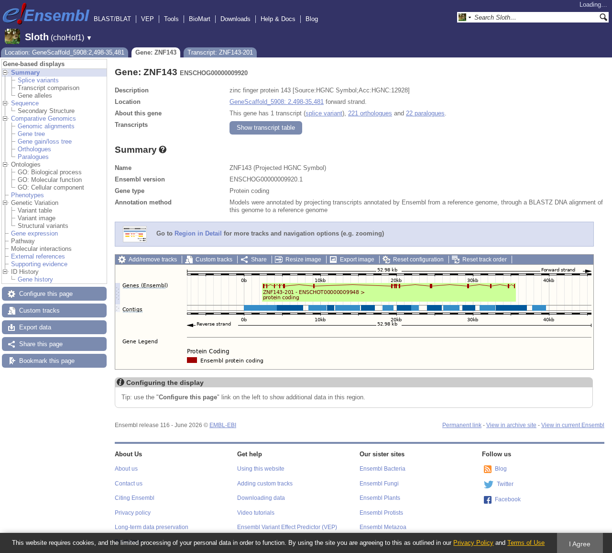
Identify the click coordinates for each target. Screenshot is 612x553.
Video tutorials (255, 513)
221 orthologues (370, 113)
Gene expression (34, 233)
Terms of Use (526, 542)
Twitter (505, 484)
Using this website (260, 469)
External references (38, 256)
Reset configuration (418, 259)
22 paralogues (425, 113)
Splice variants (38, 80)
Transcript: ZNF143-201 (220, 52)
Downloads (235, 19)
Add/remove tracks (153, 259)
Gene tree (31, 133)
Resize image (303, 259)
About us (126, 469)
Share (259, 259)
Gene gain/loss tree (45, 141)
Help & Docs (278, 19)
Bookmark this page (47, 360)
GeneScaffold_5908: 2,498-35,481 (277, 101)
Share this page (41, 344)
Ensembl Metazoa (383, 527)
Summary (25, 72)
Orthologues (34, 149)
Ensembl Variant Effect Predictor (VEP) (287, 527)
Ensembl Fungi (379, 483)
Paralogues (33, 156)
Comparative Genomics (43, 118)
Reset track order (484, 259)
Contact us (128, 483)
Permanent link (461, 425)
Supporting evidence (39, 264)
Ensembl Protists (381, 513)
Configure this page (46, 293)
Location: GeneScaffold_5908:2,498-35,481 (64, 52)
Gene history (35, 279)
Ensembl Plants (380, 498)
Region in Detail (198, 233)
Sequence (25, 103)
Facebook (508, 499)
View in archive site (511, 425)
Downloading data (261, 498)
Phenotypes (27, 195)
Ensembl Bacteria (382, 469)
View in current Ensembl (572, 425)
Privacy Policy (473, 542)
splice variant (324, 113)
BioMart (199, 19)
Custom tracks (39, 310)
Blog (312, 19)
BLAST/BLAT (112, 19)
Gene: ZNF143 (155, 52)
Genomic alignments (46, 126)
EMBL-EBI (222, 425)
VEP (147, 19)
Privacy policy (133, 513)
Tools (171, 19)
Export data (35, 327)
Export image (357, 259)
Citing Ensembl (134, 498)
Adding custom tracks (265, 483)
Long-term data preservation (151, 527)
